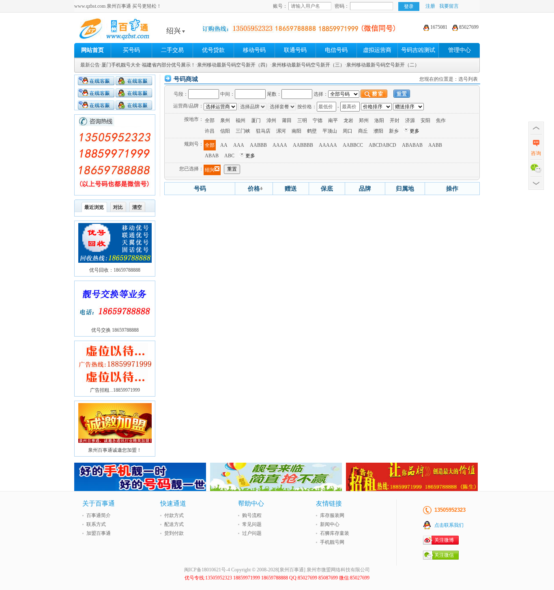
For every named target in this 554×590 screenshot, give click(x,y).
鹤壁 (312, 131)
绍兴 (173, 31)
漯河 (281, 131)
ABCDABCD (382, 145)
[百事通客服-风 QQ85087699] (96, 82)
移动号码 (254, 50)
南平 (333, 120)
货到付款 (174, 533)
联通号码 (295, 50)
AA (224, 145)
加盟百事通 (98, 533)
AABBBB (303, 145)
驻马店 (263, 131)
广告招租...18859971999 (115, 390)
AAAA (280, 145)
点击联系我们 (449, 525)
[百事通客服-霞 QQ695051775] (134, 94)
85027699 (468, 27)
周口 (347, 131)
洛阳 (379, 120)
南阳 (296, 131)
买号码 (131, 50)
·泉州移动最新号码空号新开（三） (307, 65)
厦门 (256, 120)
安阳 (425, 120)
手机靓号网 (332, 542)
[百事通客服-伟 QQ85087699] (134, 82)
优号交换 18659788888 (115, 330)
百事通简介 (98, 515)
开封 (394, 120)
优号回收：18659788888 (114, 270)
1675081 (438, 27)
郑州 (364, 120)
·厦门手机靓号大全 (120, 65)
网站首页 (92, 50)
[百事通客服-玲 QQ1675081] (96, 94)
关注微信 (444, 555)
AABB (435, 145)
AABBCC (353, 145)
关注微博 (444, 540)
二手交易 (172, 50)
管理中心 (459, 50)
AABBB (258, 145)
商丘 (363, 131)
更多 (414, 131)
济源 (410, 120)
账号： (280, 6)
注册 (430, 6)
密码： (342, 6)
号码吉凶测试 (418, 50)
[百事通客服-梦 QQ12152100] (96, 106)
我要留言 (449, 6)
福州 (240, 120)
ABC (229, 156)
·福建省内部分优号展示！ (167, 65)
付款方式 (174, 515)
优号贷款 (213, 50)
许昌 (210, 131)
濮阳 (378, 131)
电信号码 (336, 50)
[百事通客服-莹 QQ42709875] (134, 106)
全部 (210, 120)
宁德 (317, 120)
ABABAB (412, 145)
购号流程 (252, 515)
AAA (238, 145)
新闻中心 (329, 524)
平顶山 (329, 131)
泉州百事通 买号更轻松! (137, 31)
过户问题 (252, 533)
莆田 (287, 120)
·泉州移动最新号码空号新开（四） (232, 65)
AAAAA (328, 145)
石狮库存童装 (334, 533)
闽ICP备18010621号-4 (207, 570)
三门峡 (243, 131)
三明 (302, 120)
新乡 (394, 131)
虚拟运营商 (377, 50)
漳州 (271, 120)
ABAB (212, 156)
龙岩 (348, 120)
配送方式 (174, 524)
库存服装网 (332, 515)
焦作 (441, 120)
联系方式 (96, 524)
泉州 (225, 120)
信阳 (225, 131)
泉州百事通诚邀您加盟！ (115, 450)
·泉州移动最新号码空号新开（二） (382, 65)
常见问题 (252, 524)
